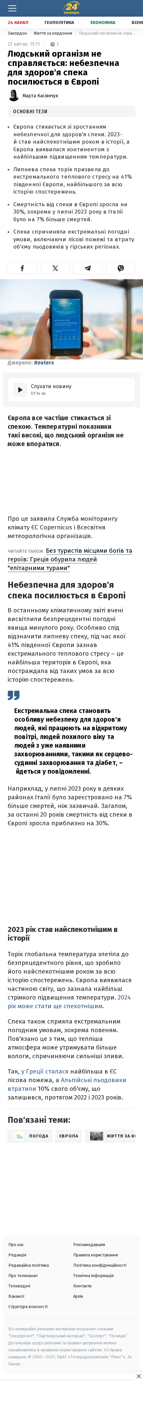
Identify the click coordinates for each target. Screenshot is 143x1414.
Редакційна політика (28, 1265)
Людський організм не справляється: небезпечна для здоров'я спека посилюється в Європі (107, 33)
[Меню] (12, 8)
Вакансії (16, 1296)
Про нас (16, 1244)
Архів (78, 1296)
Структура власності (28, 1306)
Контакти (82, 1285)
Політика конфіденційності (99, 1265)
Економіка (102, 22)
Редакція (17, 1254)
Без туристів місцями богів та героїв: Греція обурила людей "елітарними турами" (70, 559)
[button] (22, 268)
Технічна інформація (93, 1275)
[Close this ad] (138, 1376)
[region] (71, 1398)
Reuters (44, 362)
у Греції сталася (44, 1071)
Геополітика (59, 22)
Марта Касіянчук (40, 96)
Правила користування (95, 1254)
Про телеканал (23, 1275)
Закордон (18, 33)
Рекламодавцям (89, 1244)
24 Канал (18, 22)
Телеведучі (19, 1285)
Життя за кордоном (53, 33)
